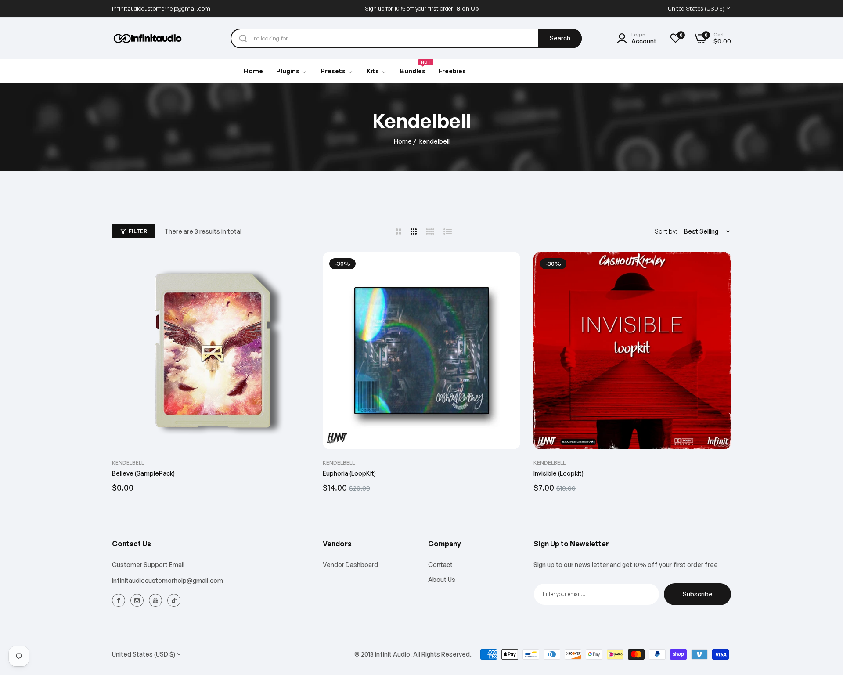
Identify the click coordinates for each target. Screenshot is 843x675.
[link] (337, 71)
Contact (440, 564)
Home (403, 141)
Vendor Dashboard (350, 564)
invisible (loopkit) (558, 473)
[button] (300, 268)
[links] (120, 599)
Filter (138, 231)
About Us (441, 579)
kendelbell (128, 462)
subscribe (698, 594)
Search (560, 38)
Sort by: (666, 231)
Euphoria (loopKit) (349, 473)
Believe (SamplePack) (143, 473)
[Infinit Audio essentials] (148, 38)
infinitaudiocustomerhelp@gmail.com (167, 580)
